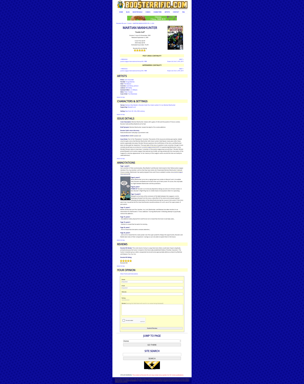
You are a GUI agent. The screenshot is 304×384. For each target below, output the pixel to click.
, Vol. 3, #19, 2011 (175, 61)
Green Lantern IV (155, 105)
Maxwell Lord (132, 107)
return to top (121, 97)
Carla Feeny (129, 86)
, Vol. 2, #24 (143, 23)
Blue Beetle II (134, 105)
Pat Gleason (127, 84)
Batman (127, 105)
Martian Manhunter (169, 105)
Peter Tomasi (128, 92)
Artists (167, 12)
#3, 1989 (133, 61)
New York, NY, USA (130, 111)
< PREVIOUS (123, 59)
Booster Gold (137, 12)
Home (121, 12)
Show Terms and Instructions (129, 274)
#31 (151, 147)
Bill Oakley (129, 88)
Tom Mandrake (132, 94)
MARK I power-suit (135, 136)
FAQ (183, 12)
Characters (158, 12)
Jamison (136, 86)
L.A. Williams (133, 90)
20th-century (141, 111)
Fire (149, 105)
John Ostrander (129, 80)
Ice (162, 105)
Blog (128, 12)
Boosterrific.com (121, 23)
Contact (176, 12)
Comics (148, 12)
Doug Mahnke (130, 82)
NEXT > (181, 59)
